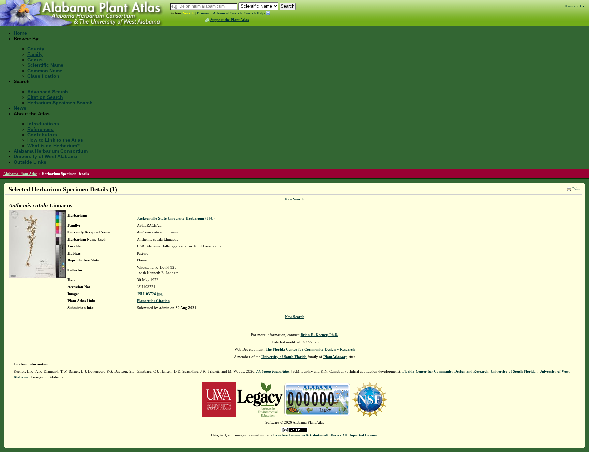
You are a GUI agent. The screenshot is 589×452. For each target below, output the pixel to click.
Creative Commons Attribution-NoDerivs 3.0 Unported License (325, 435)
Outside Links (30, 162)
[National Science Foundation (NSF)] (370, 399)
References (40, 129)
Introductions (43, 123)
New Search (294, 199)
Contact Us (574, 6)
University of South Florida (284, 357)
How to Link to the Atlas (55, 140)
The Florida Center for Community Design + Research (310, 349)
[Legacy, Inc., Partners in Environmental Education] (260, 399)
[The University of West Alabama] (219, 399)
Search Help (254, 13)
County (35, 48)
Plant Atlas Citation (153, 301)
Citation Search (45, 97)
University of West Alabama (45, 156)
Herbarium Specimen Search (60, 102)
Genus (35, 59)
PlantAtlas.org (335, 357)
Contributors (42, 134)
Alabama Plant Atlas (20, 173)
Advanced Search (227, 13)
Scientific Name (45, 65)
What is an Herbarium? (53, 145)
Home (20, 33)
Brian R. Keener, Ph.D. (319, 335)
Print (576, 189)
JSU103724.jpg (150, 294)
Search (188, 13)
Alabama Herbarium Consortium (51, 151)
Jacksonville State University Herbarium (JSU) (176, 218)
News (20, 108)
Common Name (44, 70)
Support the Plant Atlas (229, 20)
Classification (43, 76)
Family (35, 54)
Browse (203, 13)
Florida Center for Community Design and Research (445, 371)
